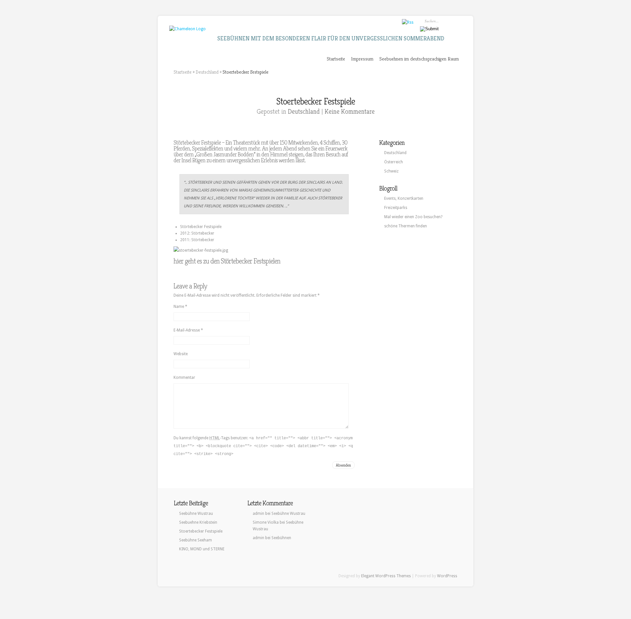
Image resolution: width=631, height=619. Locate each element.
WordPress (447, 576)
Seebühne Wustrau (196, 513)
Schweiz (391, 171)
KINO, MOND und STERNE (201, 549)
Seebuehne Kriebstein (198, 522)
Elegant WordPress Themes (386, 576)
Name (180, 306)
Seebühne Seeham (195, 540)
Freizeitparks (395, 207)
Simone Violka (266, 522)
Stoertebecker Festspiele (200, 531)
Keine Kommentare (350, 111)
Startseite (336, 59)
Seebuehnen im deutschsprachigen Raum (419, 59)
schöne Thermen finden (405, 226)
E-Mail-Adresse (188, 330)
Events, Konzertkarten (403, 198)
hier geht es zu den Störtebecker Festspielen (227, 261)
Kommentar (184, 377)
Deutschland (207, 72)
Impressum (362, 59)
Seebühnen (281, 538)
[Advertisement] (412, 276)
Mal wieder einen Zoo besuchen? (413, 217)
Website (181, 354)
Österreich (393, 162)
